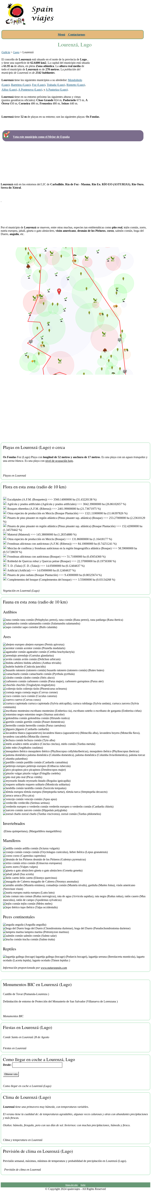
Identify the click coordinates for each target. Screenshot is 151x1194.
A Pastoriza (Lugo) (57, 89)
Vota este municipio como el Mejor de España (41, 136)
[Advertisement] (105, 25)
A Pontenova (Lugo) (30, 89)
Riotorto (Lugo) (75, 84)
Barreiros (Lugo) (21, 84)
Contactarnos (76, 34)
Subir (83, 1184)
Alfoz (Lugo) (9, 89)
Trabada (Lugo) (56, 84)
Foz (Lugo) (38, 84)
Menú (61, 34)
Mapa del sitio (71, 1184)
